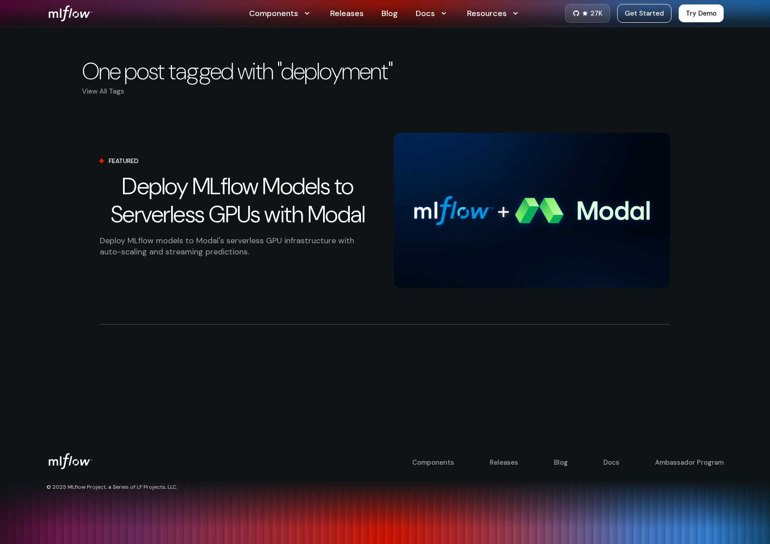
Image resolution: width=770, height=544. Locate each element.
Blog (389, 13)
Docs (611, 462)
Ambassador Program (689, 462)
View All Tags (103, 91)
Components (433, 462)
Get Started (644, 13)
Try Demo (701, 13)
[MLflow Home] (147, 13)
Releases (347, 13)
